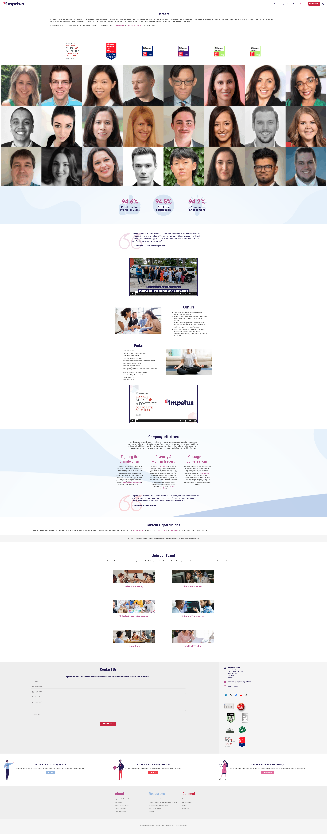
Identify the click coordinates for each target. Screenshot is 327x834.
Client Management (193, 586)
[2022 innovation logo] (229, 706)
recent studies (163, 466)
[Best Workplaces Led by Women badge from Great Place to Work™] (219, 51)
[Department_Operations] (134, 636)
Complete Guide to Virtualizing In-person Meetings (163, 802)
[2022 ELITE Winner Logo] (240, 707)
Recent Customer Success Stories (158, 805)
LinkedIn (159, 530)
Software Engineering (193, 616)
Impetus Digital (149, 825)
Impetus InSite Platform (122, 799)
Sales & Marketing (134, 586)
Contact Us (185, 808)
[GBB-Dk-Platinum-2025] (230, 730)
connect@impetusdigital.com (239, 682)
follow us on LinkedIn (135, 25)
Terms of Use (170, 825)
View (51, 772)
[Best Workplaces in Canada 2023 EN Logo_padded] (147, 51)
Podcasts (151, 811)
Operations (134, 646)
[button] (280, 4)
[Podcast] (246, 695)
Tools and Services (120, 808)
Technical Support (181, 825)
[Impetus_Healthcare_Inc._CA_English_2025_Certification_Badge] (111, 51)
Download (268, 772)
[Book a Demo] (226, 687)
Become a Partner (187, 802)
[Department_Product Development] (193, 606)
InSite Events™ (119, 802)
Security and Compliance (122, 805)
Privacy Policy (160, 825)
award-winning (155, 481)
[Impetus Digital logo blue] (13, 4)
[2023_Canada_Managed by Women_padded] (183, 51)
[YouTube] (241, 695)
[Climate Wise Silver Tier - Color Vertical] (245, 718)
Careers (184, 805)
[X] (231, 695)
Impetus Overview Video (155, 799)
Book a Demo (233, 687)
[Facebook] (236, 695)
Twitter (165, 530)
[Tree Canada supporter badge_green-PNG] (242, 730)
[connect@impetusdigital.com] (226, 682)
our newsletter (120, 25)
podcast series (204, 474)
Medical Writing (193, 646)
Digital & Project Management (134, 616)
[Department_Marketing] (134, 606)
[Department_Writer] (193, 636)
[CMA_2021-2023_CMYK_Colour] (73, 51)
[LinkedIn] (226, 695)
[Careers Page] (134, 576)
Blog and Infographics (155, 808)
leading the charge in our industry (131, 482)
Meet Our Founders (120, 811)
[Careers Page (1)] (193, 576)
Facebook (174, 530)
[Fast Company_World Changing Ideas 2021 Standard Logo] (231, 718)
